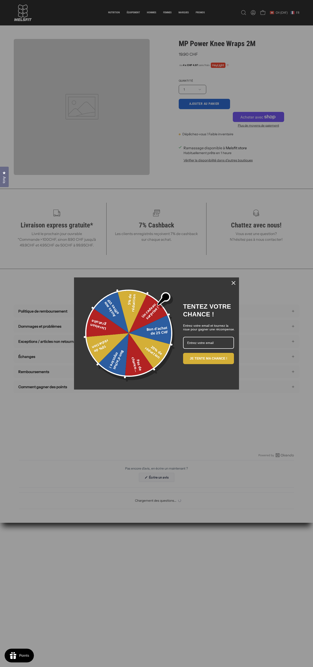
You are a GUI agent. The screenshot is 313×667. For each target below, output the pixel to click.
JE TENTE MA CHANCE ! (208, 358)
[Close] (233, 282)
